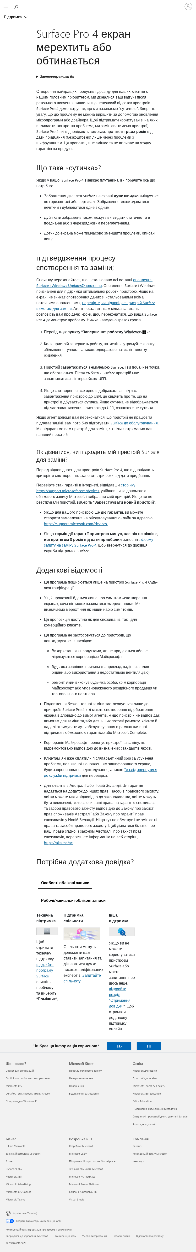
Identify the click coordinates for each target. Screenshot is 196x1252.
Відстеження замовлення (84, 1093)
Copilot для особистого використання (28, 1078)
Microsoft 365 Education (147, 1093)
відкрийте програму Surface (45, 970)
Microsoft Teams (15, 1199)
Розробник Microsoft (81, 1146)
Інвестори (138, 1161)
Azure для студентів (144, 1124)
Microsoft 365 (14, 1086)
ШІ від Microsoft (15, 1146)
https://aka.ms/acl (58, 842)
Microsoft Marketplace (82, 1176)
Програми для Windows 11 (22, 1101)
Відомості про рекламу (149, 1236)
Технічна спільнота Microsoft (86, 1169)
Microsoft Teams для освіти (149, 1086)
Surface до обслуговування (134, 422)
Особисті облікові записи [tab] (65, 882)
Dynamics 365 (14, 1169)
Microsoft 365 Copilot (18, 1192)
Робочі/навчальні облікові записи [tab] (73, 900)
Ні (149, 1046)
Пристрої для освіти (145, 1078)
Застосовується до (57, 76)
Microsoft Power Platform (83, 1184)
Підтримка (13, 16)
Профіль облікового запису (85, 1070)
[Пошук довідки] (17, 6)
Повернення (76, 1086)
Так (119, 1046)
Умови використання (94, 1236)
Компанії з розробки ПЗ (83, 1192)
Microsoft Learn (78, 1153)
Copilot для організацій (20, 1070)
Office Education (142, 1101)
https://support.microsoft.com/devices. (76, 523)
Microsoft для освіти (145, 1070)
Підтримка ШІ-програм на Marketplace (92, 1161)
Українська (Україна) (25, 1213)
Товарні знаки (122, 1236)
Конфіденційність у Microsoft (150, 1153)
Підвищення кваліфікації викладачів (155, 1109)
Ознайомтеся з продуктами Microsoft (28, 1093)
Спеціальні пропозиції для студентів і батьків (160, 1116)
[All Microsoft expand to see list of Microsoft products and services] (6, 6)
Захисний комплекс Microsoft (23, 1153)
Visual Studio (76, 1199)
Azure (9, 1161)
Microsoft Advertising (18, 1184)
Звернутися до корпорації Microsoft (27, 1236)
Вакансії (137, 1146)
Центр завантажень (81, 1078)
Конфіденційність (65, 1236)
